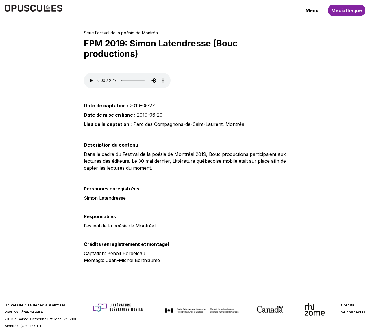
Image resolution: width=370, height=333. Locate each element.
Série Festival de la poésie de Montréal (121, 32)
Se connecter (353, 312)
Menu (312, 10)
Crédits (347, 305)
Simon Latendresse (105, 198)
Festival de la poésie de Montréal (120, 226)
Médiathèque (346, 10)
